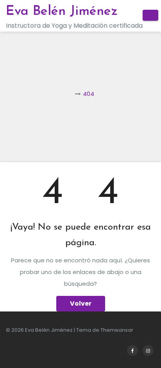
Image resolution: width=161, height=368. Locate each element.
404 (88, 94)
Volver (80, 303)
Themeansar (116, 330)
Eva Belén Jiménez (62, 11)
